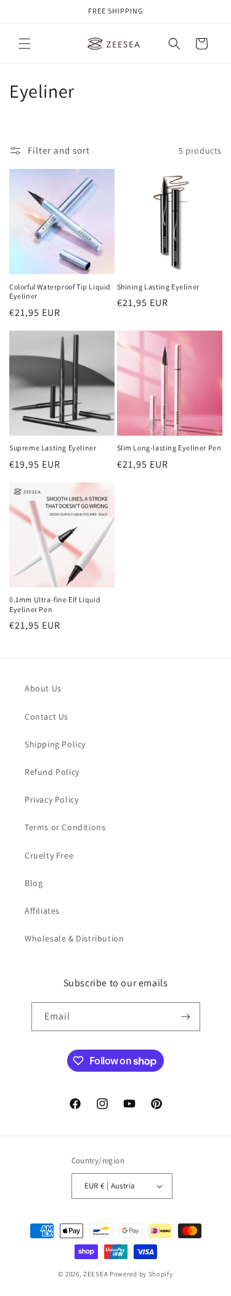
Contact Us (46, 716)
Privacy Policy (51, 799)
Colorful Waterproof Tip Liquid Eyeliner (60, 291)
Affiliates (42, 910)
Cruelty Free (49, 855)
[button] (24, 43)
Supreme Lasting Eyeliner (52, 447)
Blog (34, 883)
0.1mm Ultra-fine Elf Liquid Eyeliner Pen (54, 604)
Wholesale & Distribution (74, 938)
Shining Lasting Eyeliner (158, 286)
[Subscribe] (186, 1016)
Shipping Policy (55, 744)
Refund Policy (52, 771)
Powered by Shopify (141, 1274)
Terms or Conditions (65, 827)
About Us (43, 688)
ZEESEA (95, 1274)
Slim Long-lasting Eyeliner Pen (169, 447)
